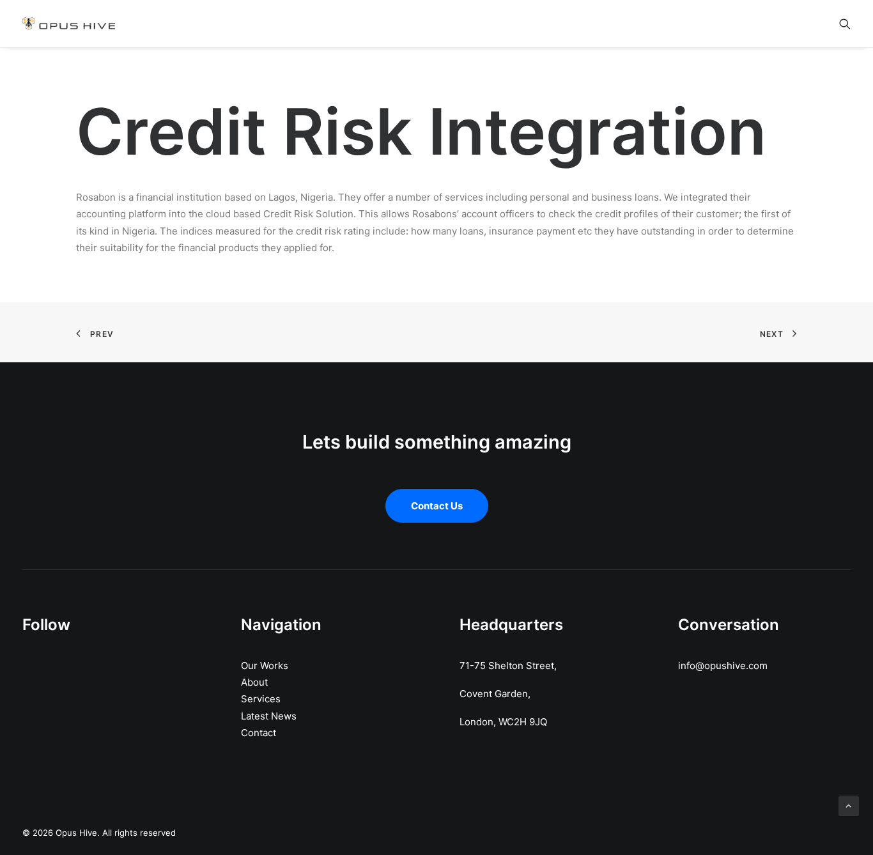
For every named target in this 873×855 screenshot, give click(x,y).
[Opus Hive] (68, 23)
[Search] (845, 23)
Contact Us (437, 506)
